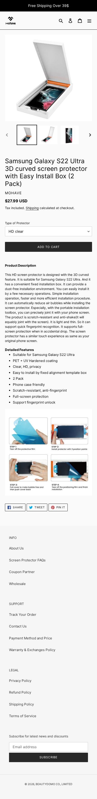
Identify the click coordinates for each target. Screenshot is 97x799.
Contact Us (18, 626)
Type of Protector (17, 223)
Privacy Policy (20, 680)
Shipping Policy (21, 704)
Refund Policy (20, 692)
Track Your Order (22, 614)
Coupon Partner (22, 572)
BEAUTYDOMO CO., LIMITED (54, 784)
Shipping (32, 208)
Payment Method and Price (30, 638)
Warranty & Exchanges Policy (32, 650)
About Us (16, 548)
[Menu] (89, 20)
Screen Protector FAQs (27, 560)
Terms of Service (22, 716)
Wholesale (17, 584)
